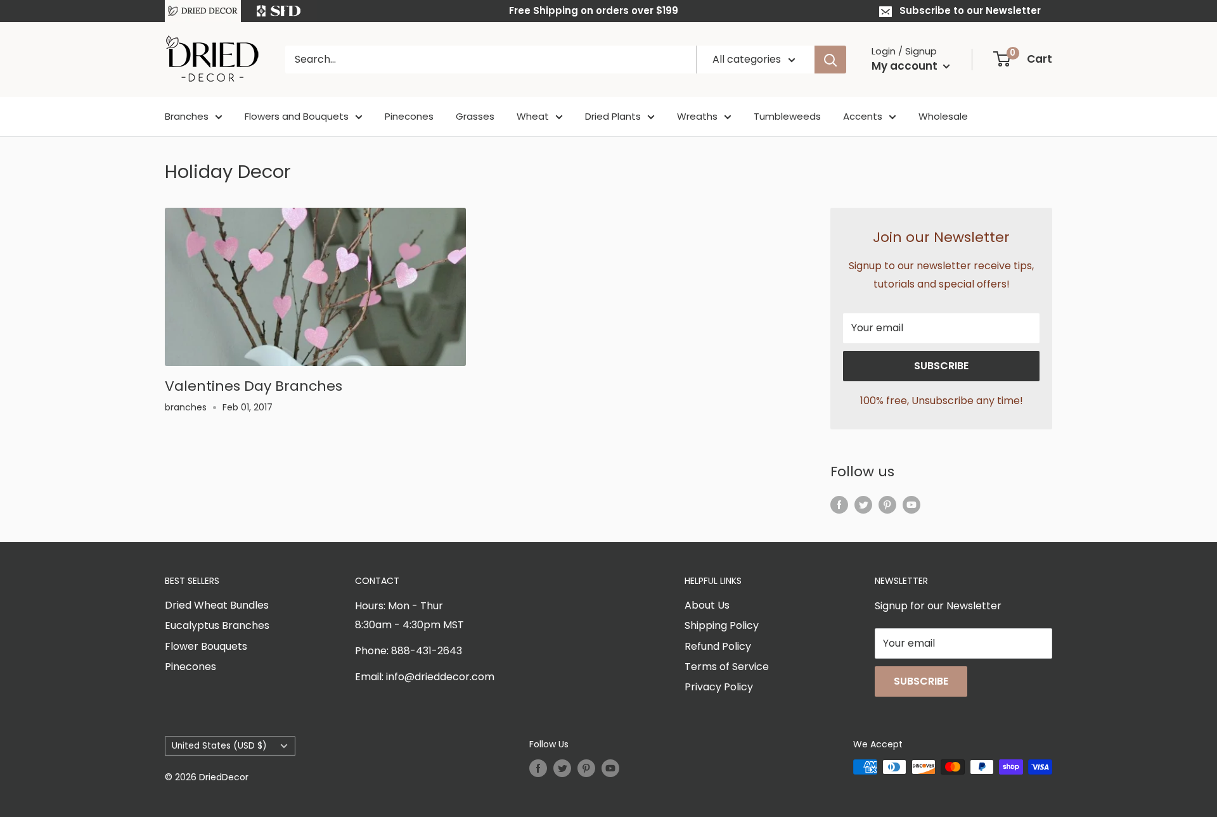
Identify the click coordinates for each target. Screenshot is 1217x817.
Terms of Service (727, 666)
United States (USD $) (219, 746)
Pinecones (409, 116)
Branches (187, 116)
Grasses (475, 116)
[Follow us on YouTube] (911, 504)
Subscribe (941, 365)
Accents (862, 116)
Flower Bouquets (206, 646)
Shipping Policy (722, 625)
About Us (707, 605)
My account (906, 65)
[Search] (830, 59)
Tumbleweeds (787, 116)
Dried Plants (613, 116)
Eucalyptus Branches (217, 625)
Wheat (533, 116)
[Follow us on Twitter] (863, 504)
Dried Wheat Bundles (217, 605)
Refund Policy (718, 646)
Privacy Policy (719, 687)
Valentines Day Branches (253, 386)
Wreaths (697, 116)
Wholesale (943, 116)
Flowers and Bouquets (297, 116)
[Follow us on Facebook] (839, 504)
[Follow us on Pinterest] (887, 504)
